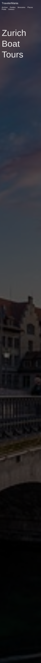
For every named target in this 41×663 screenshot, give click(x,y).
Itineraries (21, 7)
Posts (4, 9)
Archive (5, 7)
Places (30, 7)
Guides (12, 7)
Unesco (11, 9)
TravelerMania (10, 3)
